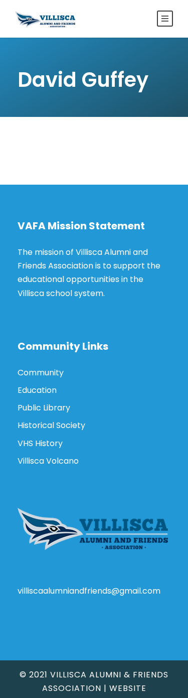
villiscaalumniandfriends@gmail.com (89, 591)
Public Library (44, 407)
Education (37, 390)
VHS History (40, 443)
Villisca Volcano (48, 461)
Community (41, 372)
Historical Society (51, 425)
